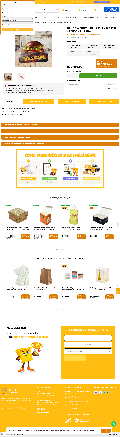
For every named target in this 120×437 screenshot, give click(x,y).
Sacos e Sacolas (109, 17)
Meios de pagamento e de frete (45, 395)
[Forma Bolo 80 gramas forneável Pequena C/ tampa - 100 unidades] (74, 275)
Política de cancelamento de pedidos (47, 402)
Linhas (57, 17)
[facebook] (6, 408)
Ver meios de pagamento (74, 71)
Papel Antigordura (91, 17)
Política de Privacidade (43, 400)
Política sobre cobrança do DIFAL (46, 404)
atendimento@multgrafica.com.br (78, 401)
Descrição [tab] (10, 101)
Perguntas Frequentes (43, 415)
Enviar (75, 358)
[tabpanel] (18, 223)
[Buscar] (57, 10)
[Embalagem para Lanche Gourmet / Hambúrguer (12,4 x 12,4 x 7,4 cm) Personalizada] (18, 215)
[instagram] (9, 408)
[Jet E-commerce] (69, 420)
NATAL (46, 17)
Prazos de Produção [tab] (104, 101)
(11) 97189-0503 (73, 405)
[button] (60, 125)
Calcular (111, 84)
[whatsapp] (20, 408)
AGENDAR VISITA (102, 2)
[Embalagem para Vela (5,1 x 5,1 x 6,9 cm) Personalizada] (102, 275)
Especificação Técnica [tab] (38, 101)
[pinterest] (16, 408)
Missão (38, 391)
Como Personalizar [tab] (72, 101)
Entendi (105, 430)
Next (118, 224)
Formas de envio (41, 398)
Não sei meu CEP (112, 88)
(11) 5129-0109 (72, 408)
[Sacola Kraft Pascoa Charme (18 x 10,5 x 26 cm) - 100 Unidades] (74, 215)
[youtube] (23, 408)
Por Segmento (71, 17)
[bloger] (2, 408)
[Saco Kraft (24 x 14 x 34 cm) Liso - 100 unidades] (46, 275)
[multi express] (111, 10)
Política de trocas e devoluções (45, 393)
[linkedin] (13, 408)
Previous (2, 224)
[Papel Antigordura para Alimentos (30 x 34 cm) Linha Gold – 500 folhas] (18, 275)
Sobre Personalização (43, 412)
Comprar (98, 76)
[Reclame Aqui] (82, 420)
